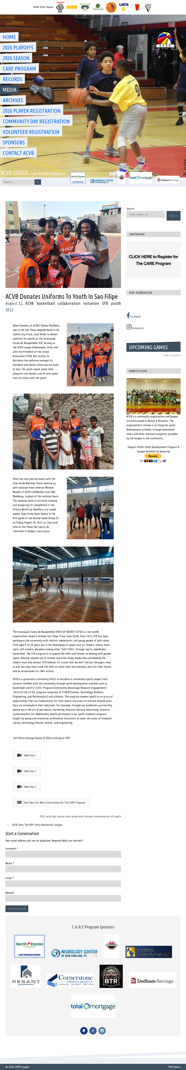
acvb (48, 816)
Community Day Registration (36, 121)
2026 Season (16, 58)
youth (116, 303)
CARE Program (19, 68)
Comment (11, 848)
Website (9, 892)
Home (9, 37)
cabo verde (71, 816)
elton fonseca (85, 816)
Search (130, 208)
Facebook (135, 316)
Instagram (138, 328)
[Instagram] (102, 1030)
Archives (13, 100)
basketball (46, 303)
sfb (112, 816)
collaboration (69, 303)
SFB (105, 303)
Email (9, 878)
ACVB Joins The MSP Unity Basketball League (34, 824)
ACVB (29, 303)
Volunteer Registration (31, 132)
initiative (91, 303)
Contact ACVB (18, 153)
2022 (42, 816)
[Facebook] (93, 1030)
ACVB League (15, 173)
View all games (172, 355)
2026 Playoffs (18, 47)
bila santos (58, 816)
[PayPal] (84, 1030)
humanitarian (102, 816)
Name (9, 863)
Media (10, 90)
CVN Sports (174, 1067)
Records (12, 79)
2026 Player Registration (31, 111)
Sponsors (14, 142)
